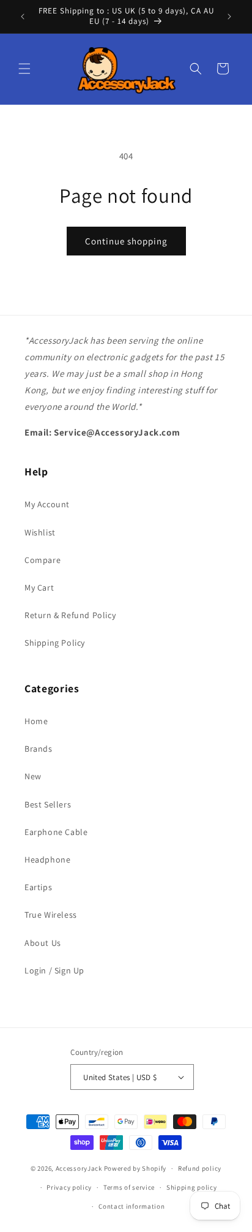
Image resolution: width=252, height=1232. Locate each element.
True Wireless (50, 914)
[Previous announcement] (22, 16)
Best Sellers (47, 804)
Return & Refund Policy (70, 615)
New (33, 776)
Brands (38, 748)
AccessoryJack (79, 1168)
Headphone (47, 859)
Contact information (131, 1206)
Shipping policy (191, 1187)
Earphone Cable (55, 831)
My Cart (39, 587)
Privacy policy (69, 1187)
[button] (24, 68)
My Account (47, 504)
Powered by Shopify (135, 1168)
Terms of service (129, 1187)
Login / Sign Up (54, 970)
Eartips (38, 887)
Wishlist (40, 532)
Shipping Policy (54, 642)
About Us (42, 942)
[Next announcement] (229, 16)
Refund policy (199, 1168)
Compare (42, 559)
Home (36, 721)
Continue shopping (126, 241)
